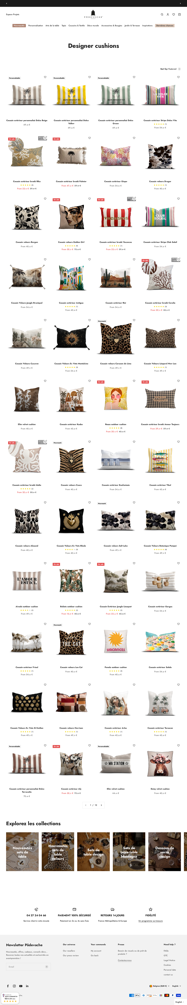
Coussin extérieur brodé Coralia (160, 302)
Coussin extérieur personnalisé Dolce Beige (26, 120)
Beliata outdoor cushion (71, 606)
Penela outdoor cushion (116, 667)
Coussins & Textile (77, 25)
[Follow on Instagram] (14, 986)
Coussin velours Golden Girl (71, 242)
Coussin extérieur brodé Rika (27, 181)
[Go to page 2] (101, 805)
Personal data (170, 969)
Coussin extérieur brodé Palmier (71, 181)
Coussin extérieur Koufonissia (116, 485)
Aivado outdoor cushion (27, 606)
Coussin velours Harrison (71, 728)
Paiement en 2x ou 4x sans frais (93, 3)
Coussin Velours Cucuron (27, 363)
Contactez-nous (125, 960)
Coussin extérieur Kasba (71, 424)
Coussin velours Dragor (160, 181)
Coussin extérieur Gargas (160, 606)
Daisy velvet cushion (160, 788)
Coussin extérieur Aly (71, 788)
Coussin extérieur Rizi (116, 302)
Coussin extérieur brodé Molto (26, 485)
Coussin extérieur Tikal (160, 485)
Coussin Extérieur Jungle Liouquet (116, 606)
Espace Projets (12, 14)
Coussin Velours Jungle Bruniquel (26, 302)
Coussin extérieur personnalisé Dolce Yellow (71, 122)
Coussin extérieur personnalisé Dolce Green (115, 122)
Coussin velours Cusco (71, 485)
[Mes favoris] (45, 77)
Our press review (71, 955)
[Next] (180, 3)
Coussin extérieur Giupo (115, 181)
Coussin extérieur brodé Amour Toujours (160, 424)
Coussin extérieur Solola (160, 667)
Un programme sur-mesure (151, 920)
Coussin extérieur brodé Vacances (116, 242)
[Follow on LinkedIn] (27, 986)
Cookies (167, 965)
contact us (168, 974)
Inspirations (147, 25)
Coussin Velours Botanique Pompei (160, 545)
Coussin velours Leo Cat (71, 667)
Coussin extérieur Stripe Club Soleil (160, 242)
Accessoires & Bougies (111, 25)
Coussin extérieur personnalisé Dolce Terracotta (26, 790)
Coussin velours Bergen (27, 242)
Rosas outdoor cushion (115, 424)
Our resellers (69, 950)
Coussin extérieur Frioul (27, 667)
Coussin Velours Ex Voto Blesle (71, 545)
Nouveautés (19, 25)
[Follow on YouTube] (21, 986)
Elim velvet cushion (27, 424)
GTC (166, 955)
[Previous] (6, 3)
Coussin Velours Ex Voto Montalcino (71, 363)
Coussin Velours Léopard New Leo (160, 363)
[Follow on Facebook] (8, 986)
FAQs (166, 950)
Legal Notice (169, 960)
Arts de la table (52, 25)
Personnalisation (35, 25)
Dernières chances (164, 25)
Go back (94, 955)
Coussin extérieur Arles (116, 728)
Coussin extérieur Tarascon (160, 728)
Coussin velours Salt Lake (116, 545)
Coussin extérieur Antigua (71, 302)
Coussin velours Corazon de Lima (115, 363)
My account (96, 950)
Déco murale (93, 25)
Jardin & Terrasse (132, 25)
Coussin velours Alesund (26, 545)
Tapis (64, 25)
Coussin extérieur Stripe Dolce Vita (160, 120)
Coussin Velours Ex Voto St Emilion (26, 728)
